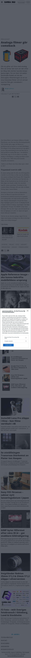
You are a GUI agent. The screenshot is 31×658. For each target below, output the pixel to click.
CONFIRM (8, 345)
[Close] (28, 311)
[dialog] (15, 329)
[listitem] (15, 338)
